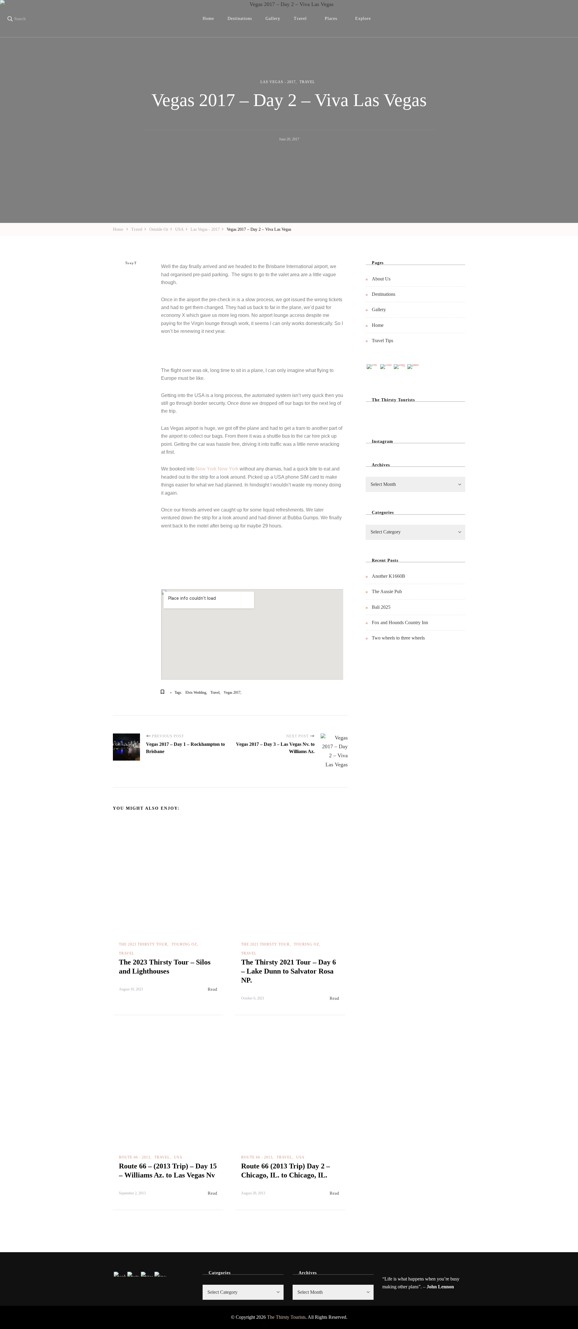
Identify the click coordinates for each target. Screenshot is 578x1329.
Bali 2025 (381, 607)
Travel (300, 18)
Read (212, 989)
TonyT (131, 263)
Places (331, 18)
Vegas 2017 (232, 692)
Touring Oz (184, 944)
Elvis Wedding (195, 692)
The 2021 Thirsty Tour (265, 944)
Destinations (240, 18)
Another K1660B (388, 576)
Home (208, 18)
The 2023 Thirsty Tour (143, 944)
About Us (381, 278)
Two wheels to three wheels (398, 637)
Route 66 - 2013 (134, 1157)
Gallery (273, 18)
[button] (167, 353)
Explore (363, 18)
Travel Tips (382, 340)
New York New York (218, 468)
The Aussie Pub (387, 591)
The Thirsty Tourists (286, 1317)
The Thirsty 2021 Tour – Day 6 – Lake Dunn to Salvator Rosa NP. (288, 971)
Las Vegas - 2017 (278, 82)
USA (178, 1157)
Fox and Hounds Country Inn (400, 622)
